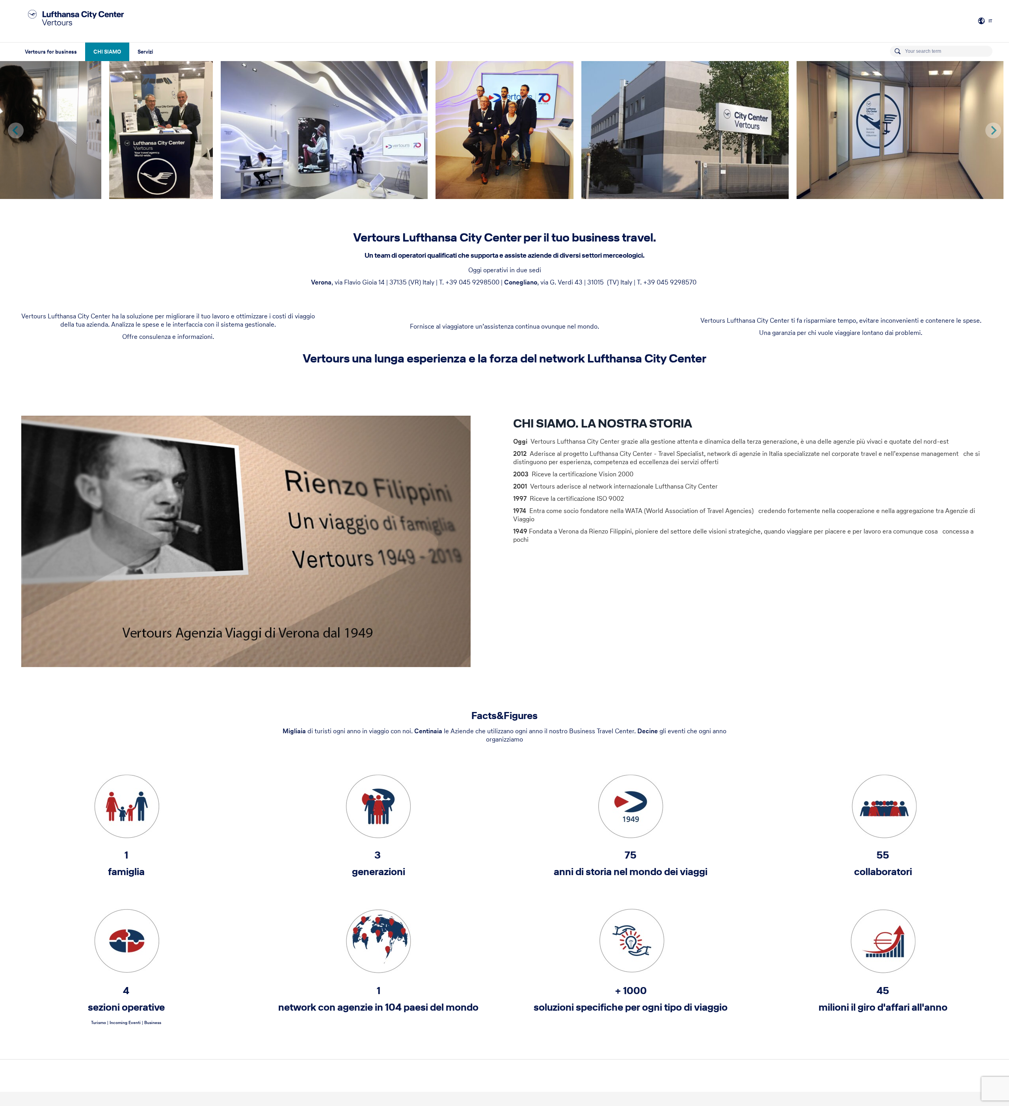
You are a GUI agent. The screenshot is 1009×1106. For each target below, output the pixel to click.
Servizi (145, 52)
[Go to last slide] (16, 130)
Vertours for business (51, 52)
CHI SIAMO (107, 52)
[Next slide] (993, 130)
